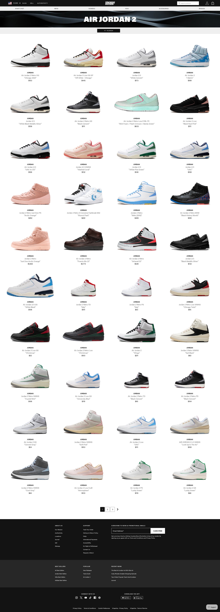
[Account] (207, 3)
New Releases (87, 570)
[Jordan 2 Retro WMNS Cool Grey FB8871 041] (30, 469)
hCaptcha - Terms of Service (138, 608)
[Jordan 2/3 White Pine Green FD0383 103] (136, 148)
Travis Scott (86, 574)
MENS (56, 8)
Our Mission (58, 530)
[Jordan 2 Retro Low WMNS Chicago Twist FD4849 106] (189, 286)
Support (86, 526)
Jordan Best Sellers (60, 574)
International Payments (90, 539)
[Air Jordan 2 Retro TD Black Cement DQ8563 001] (136, 377)
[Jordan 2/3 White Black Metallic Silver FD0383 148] (30, 102)
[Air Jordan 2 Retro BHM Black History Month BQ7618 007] (189, 194)
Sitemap (57, 546)
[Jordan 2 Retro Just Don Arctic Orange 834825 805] (30, 240)
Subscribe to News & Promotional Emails (128, 526)
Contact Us (86, 549)
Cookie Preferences (104, 608)
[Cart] (212, 3)
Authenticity (42, 3)
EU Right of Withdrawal (90, 546)
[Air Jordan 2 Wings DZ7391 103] (136, 331)
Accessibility (87, 543)
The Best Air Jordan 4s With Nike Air (122, 570)
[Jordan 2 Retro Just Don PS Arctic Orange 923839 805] (30, 194)
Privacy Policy (77, 608)
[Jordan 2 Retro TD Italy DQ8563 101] (83, 286)
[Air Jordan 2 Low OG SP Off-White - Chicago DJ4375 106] (83, 56)
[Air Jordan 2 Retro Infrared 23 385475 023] (136, 240)
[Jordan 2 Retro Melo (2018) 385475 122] (136, 194)
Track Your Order (88, 530)
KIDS (127, 8)
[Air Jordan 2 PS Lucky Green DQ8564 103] (136, 469)
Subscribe (157, 531)
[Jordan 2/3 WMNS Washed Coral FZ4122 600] (83, 148)
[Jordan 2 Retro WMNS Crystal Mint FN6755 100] (30, 377)
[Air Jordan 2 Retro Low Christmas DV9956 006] (83, 331)
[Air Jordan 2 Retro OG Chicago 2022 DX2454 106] (30, 56)
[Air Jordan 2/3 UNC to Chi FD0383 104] (30, 148)
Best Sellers (60, 566)
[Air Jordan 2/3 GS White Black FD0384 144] (30, 286)
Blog (24, 3)
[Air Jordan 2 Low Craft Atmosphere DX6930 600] (83, 469)
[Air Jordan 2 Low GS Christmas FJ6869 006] (30, 331)
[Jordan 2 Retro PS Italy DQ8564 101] (136, 286)
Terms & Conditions (90, 608)
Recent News (116, 566)
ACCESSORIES (164, 8)
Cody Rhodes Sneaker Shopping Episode (123, 574)
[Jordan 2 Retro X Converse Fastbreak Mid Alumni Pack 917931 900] (83, 194)
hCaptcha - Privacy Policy (120, 608)
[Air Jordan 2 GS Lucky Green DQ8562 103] (189, 469)
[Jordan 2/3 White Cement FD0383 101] (136, 56)
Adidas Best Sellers (61, 580)
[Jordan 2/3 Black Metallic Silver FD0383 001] (189, 240)
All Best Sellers (59, 570)
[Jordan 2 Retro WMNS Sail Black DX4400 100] (189, 331)
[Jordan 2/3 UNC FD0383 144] (189, 148)
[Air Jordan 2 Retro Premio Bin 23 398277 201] (83, 240)
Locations (58, 536)
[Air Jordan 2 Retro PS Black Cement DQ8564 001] (189, 377)
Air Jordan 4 (86, 577)
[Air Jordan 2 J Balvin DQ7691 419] (189, 56)
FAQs (85, 536)
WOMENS (92, 8)
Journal (57, 539)
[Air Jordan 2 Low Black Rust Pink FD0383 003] (189, 102)
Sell (32, 3)
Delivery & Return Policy (90, 533)
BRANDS (202, 8)
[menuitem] (24, 3)
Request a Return (88, 553)
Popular (86, 566)
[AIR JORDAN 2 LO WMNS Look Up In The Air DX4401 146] (189, 423)
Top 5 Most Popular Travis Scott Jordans (123, 577)
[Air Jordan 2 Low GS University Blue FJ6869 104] (83, 377)
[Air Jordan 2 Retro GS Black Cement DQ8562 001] (83, 102)
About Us (58, 526)
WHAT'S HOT (19, 8)
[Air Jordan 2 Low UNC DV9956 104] (136, 423)
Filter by (109, 31)
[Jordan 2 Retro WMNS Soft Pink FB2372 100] (83, 423)
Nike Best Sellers (60, 577)
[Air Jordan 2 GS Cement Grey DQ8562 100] (30, 423)
